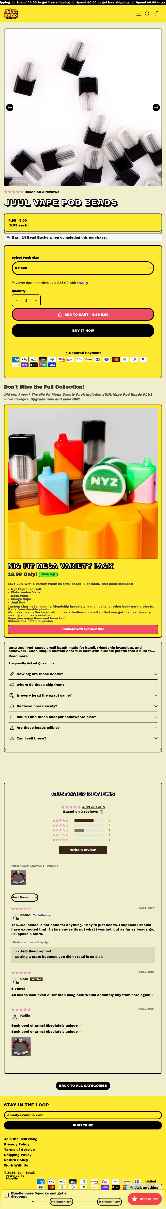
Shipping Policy (18, 1155)
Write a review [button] (83, 850)
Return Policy (16, 1160)
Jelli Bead (25, 1172)
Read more (18, 656)
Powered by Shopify (15, 1177)
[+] (35, 300)
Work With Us (16, 1165)
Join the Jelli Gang (20, 1139)
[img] (21, 909)
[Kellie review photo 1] (21, 1047)
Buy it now (83, 330)
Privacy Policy (16, 1144)
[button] (147, 14)
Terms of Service (19, 1149)
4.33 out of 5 (93, 807)
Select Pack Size (25, 257)
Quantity (19, 291)
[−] (16, 300)
